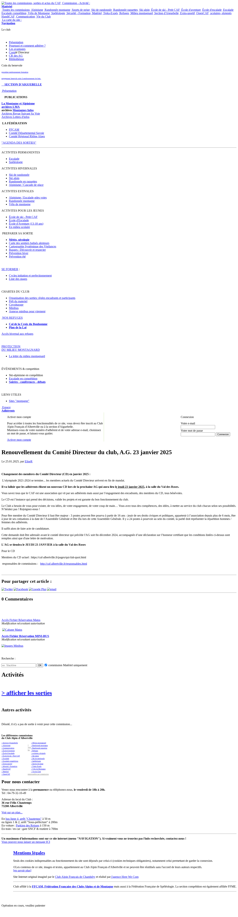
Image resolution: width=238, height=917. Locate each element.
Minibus (14, 308)
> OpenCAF (5, 774)
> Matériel (5, 772)
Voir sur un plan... (11, 812)
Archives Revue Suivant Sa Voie (20, 113)
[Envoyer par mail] (51, 589)
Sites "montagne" (19, 401)
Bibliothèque (16, 59)
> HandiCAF (6, 769)
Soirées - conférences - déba (26, 381)
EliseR (29, 461)
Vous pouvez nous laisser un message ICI (25, 841)
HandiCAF (8, 16)
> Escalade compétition (9, 761)
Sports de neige (80, 9)
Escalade (228, 9)
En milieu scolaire (19, 227)
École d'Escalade (19, 220)
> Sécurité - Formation (9, 766)
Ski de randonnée (101, 9)
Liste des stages (18, 278)
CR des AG (16, 55)
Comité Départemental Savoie (26, 133)
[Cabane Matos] (12, 629)
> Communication (7, 748)
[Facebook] (21, 589)
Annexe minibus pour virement (27, 311)
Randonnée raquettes (125, 9)
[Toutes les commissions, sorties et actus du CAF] (31, 3)
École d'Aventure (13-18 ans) (26, 223)
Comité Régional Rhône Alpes (27, 136)
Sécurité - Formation (78, 13)
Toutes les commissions (15, 9)
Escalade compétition (13, 13)
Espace (8, 409)
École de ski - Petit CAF (165, 9)
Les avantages (17, 49)
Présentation (16, 42)
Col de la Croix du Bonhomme (28, 324)
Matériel (96, 13)
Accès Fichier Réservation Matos (20, 620)
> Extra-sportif (6, 764)
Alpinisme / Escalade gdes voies (28, 197)
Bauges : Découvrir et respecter (27, 249)
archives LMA (10, 106)
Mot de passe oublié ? (190, 437)
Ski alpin (144, 9)
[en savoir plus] (22, 870)
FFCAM (14, 129)
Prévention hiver (18, 253)
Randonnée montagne (57, 9)
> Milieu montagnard (38, 743)
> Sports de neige (37, 764)
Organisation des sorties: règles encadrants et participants (42, 298)
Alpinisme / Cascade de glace (26, 184)
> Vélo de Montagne (38, 769)
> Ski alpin (35, 756)
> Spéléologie (36, 761)
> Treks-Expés (36, 766)
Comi (12, 52)
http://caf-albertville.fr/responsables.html (63, 563)
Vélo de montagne (19, 204)
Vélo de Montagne (38, 13)
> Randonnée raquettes (39, 748)
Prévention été (17, 256)
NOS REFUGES (12, 317)
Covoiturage (16, 304)
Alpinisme (36, 9)
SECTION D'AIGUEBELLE (21, 84)
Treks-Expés (110, 13)
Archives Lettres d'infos (15, 116)
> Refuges (34, 751)
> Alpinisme (5, 745)
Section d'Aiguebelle (166, 13)
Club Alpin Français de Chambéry (75, 876)
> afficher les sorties (26, 693)
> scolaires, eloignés (38, 753)
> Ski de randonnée (38, 759)
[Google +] (37, 589)
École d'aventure (191, 9)
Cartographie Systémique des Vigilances (32, 246)
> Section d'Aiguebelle (9, 743)
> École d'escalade (8, 753)
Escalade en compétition (23, 378)
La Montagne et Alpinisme (18, 103)
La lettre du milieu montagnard (27, 356)
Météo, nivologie (19, 239)
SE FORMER (9, 269)
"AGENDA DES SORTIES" (18, 142)
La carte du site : (11, 21)
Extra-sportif (187, 13)
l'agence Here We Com (125, 876)
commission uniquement (67, 665)
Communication (25, 16)
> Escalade (5, 759)
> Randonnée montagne (39, 745)
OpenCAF (202, 13)
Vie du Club (43, 16)
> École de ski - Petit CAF (10, 756)
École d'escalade (212, 9)
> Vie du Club (36, 772)
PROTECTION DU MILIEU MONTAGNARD (20, 348)
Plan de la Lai (17, 327)
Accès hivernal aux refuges (17, 333)
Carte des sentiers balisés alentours (29, 243)
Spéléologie (58, 13)
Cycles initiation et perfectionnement (30, 275)
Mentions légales (29, 852)
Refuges (124, 13)
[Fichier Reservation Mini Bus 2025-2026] (12, 645)
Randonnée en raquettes (23, 181)
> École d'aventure (8, 751)
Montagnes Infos (23, 110)
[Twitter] (7, 589)
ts (45, 381)
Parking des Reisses (27, 825)
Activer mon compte (19, 439)
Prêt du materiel (18, 301)
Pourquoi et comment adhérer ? (27, 45)
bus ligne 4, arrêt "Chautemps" (24, 818)
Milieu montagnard (141, 13)
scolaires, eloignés (220, 13)
